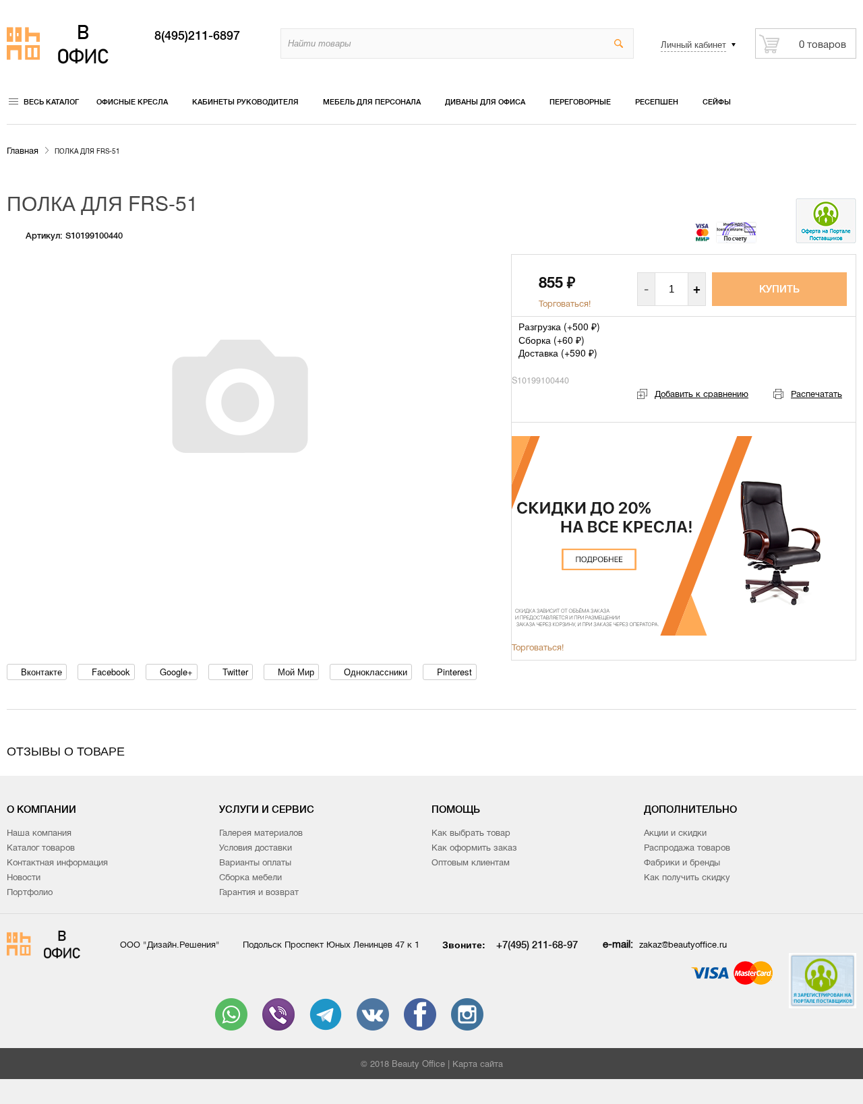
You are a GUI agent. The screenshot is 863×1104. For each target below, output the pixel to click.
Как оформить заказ (474, 847)
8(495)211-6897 (197, 35)
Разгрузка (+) (559, 326)
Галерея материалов (261, 833)
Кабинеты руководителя (245, 102)
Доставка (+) (557, 352)
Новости (23, 877)
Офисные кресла (132, 102)
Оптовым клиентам (471, 862)
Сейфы (717, 102)
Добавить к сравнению (701, 394)
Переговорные (580, 102)
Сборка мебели (250, 877)
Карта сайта (477, 1064)
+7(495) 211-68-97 (537, 944)
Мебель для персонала (372, 102)
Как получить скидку (687, 877)
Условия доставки (255, 847)
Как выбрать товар (471, 833)
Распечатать (816, 394)
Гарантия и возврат (259, 892)
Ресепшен (656, 102)
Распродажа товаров (687, 847)
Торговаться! (565, 304)
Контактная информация (57, 862)
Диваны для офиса (485, 102)
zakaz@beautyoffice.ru (683, 945)
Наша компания (39, 833)
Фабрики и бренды (682, 862)
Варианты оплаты (255, 862)
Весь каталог (51, 102)
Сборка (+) (551, 339)
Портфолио (30, 892)
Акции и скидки (675, 833)
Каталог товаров (41, 847)
